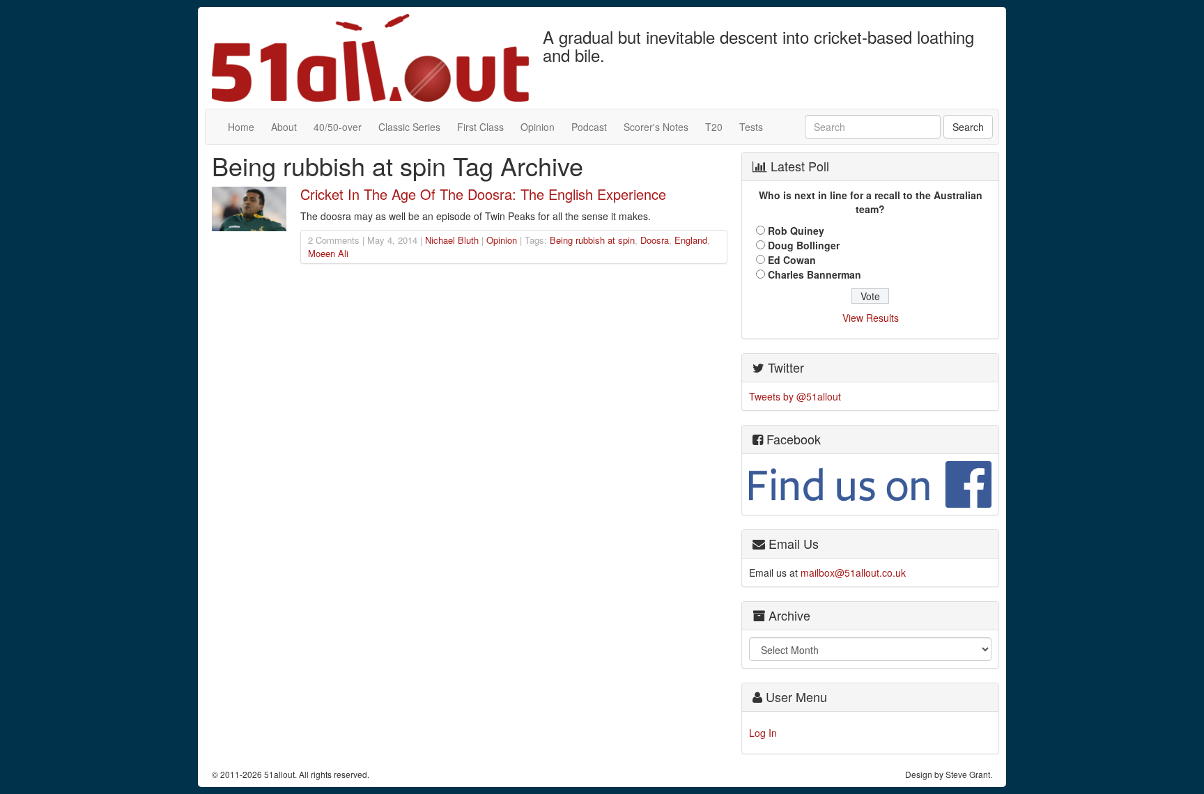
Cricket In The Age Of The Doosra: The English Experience (483, 194)
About (284, 127)
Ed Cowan (792, 260)
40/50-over (338, 127)
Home (241, 127)
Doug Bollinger (804, 245)
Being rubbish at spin (592, 240)
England (690, 240)
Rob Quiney (796, 231)
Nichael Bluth (452, 240)
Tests (751, 127)
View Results (870, 318)
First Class (480, 127)
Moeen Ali (328, 253)
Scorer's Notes (656, 127)
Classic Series (409, 127)
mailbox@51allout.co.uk (853, 572)
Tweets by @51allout (795, 396)
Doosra (654, 240)
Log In (763, 733)
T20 (714, 127)
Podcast (589, 127)
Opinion (537, 127)
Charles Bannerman (814, 274)
